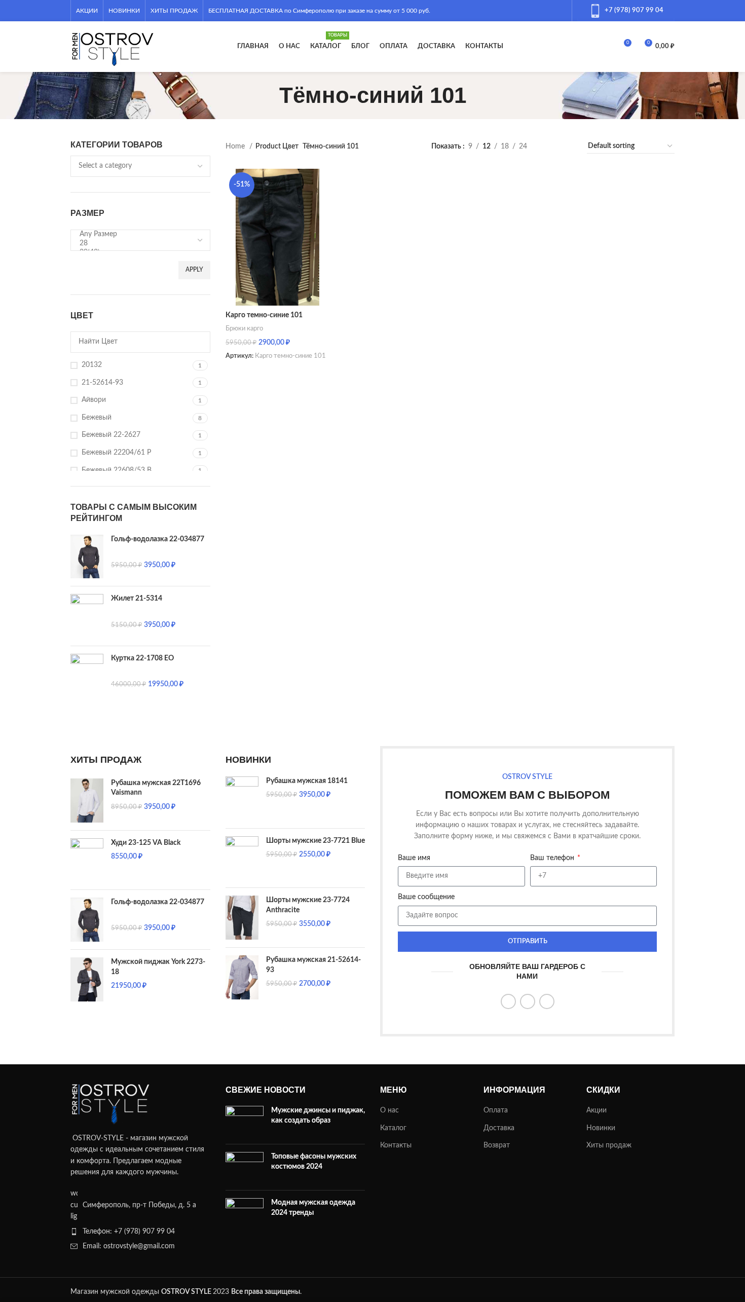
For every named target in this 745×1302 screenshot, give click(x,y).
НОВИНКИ (248, 760)
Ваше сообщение (426, 897)
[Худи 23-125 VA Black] (86, 860)
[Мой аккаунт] (588, 46)
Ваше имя (414, 858)
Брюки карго (244, 328)
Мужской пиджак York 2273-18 (158, 967)
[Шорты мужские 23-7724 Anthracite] (242, 918)
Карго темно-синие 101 (264, 315)
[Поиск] (606, 46)
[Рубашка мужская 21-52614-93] (242, 977)
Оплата (495, 1110)
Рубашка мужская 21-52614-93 (313, 965)
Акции (596, 1110)
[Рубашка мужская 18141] (242, 798)
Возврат (496, 1145)
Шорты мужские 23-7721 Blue (315, 840)
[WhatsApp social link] (546, 10)
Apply (194, 270)
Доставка (498, 1128)
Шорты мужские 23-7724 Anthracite (308, 905)
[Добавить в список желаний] (317, 180)
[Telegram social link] (560, 10)
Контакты (396, 1145)
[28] (137, 243)
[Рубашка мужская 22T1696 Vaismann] (86, 800)
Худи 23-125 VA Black (145, 842)
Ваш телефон (553, 858)
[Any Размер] (137, 234)
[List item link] (140, 1231)
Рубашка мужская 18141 (307, 781)
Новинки (600, 1128)
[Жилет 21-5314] (86, 616)
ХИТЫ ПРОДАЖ (105, 760)
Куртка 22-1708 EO (142, 658)
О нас (389, 1110)
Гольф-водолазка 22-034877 (157, 539)
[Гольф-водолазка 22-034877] (86, 557)
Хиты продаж (608, 1145)
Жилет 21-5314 (136, 598)
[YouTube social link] (533, 10)
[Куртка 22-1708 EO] (86, 676)
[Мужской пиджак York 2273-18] (86, 979)
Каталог (393, 1128)
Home (236, 146)
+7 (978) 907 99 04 (634, 10)
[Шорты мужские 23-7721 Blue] (242, 858)
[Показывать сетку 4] (550, 146)
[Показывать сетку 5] (567, 146)
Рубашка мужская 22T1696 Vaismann (156, 788)
